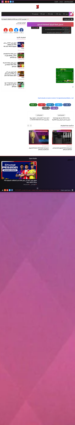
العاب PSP (42, 14)
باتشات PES (50, 14)
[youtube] (8, 2)
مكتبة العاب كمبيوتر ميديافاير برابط (53, 32)
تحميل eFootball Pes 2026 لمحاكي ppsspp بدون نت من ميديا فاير (10, 55)
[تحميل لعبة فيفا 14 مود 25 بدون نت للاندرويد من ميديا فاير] (21, 84)
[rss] (6, 2)
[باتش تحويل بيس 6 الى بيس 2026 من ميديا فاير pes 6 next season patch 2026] (21, 73)
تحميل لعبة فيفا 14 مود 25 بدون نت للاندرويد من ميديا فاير (10, 84)
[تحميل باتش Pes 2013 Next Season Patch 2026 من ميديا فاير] (21, 64)
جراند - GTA (58, 14)
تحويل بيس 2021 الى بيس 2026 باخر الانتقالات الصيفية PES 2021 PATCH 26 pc (20, 19)
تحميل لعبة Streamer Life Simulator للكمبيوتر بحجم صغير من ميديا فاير (39, 148)
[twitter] (11, 2)
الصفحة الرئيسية (66, 32)
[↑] (37, 188)
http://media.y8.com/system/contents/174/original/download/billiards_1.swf (56, 98)
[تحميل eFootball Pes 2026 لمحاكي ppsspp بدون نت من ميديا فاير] (21, 55)
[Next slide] (28, 125)
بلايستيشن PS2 (35, 14)
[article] (39, 117)
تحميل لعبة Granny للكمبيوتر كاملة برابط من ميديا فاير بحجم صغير (62, 148)
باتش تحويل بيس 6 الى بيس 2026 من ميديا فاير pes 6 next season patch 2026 (14, 74)
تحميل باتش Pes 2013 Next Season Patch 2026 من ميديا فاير (9, 64)
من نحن (61, 2)
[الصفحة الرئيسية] (71, 14)
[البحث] (2, 2)
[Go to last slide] (31, 125)
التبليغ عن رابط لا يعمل (69, 2)
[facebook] (13, 2)
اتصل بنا (56, 2)
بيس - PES (65, 14)
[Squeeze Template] (72, 190)
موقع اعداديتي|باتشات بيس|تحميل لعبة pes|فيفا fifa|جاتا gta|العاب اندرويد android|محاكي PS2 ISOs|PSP (37, 190)
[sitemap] (3, 190)
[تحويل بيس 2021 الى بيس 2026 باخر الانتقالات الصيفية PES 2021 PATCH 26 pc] (21, 44)
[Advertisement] (50, 45)
